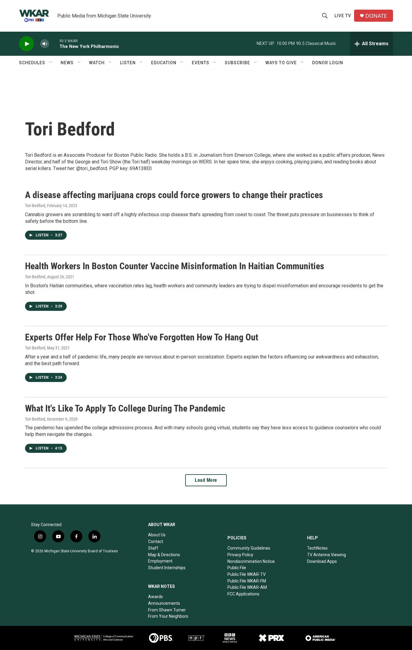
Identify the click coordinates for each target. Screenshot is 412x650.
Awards (155, 596)
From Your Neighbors (168, 616)
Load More (206, 480)
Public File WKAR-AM (247, 587)
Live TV (342, 15)
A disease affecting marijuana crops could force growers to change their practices (174, 195)
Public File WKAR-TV (246, 574)
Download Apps (322, 561)
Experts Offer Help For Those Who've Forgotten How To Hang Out (141, 337)
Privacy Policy (240, 554)
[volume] (45, 44)
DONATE (376, 16)
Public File (236, 567)
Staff (153, 548)
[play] (26, 43)
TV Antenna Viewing (326, 554)
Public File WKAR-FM (246, 581)
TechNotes (317, 548)
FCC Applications (243, 594)
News (67, 62)
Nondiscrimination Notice (251, 561)
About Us (157, 534)
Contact (155, 541)
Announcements (164, 603)
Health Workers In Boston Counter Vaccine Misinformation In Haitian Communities (174, 266)
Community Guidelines (248, 548)
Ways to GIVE (281, 62)
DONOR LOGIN (327, 62)
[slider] (54, 43)
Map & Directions (164, 554)
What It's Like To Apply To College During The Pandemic (125, 408)
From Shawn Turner (167, 609)
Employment (160, 561)
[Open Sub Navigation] (51, 62)
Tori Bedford (35, 205)
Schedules (32, 62)
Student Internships (166, 567)
